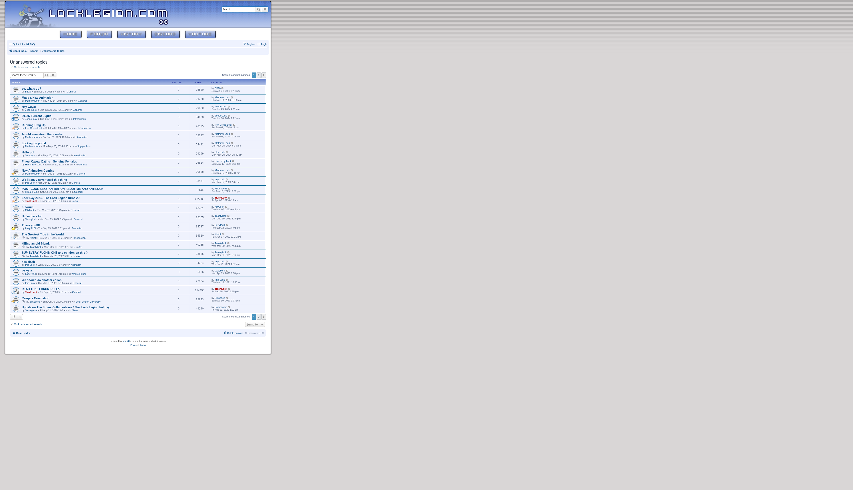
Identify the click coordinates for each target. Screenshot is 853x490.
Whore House (79, 274)
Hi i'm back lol (32, 216)
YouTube (200, 34)
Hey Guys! (29, 106)
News (75, 201)
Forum (99, 34)
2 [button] (258, 75)
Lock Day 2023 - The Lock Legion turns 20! (51, 198)
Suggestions (84, 146)
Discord (165, 34)
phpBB (126, 341)
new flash (28, 261)
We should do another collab (42, 280)
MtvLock (29, 210)
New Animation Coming (38, 170)
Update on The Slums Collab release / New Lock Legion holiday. (66, 307)
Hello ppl (28, 152)
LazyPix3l (30, 228)
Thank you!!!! (31, 225)
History (131, 34)
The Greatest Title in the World (43, 234)
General (71, 91)
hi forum (28, 207)
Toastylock (31, 219)
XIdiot (33, 238)
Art (80, 247)
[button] (263, 75)
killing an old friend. (36, 243)
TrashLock (31, 201)
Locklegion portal (34, 143)
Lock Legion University (88, 301)
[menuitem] (30, 44)
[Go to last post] (222, 88)
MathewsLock (32, 100)
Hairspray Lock (33, 164)
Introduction (79, 119)
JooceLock (31, 109)
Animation (82, 137)
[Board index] (34, 14)
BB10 (28, 91)
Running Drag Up (34, 125)
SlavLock (30, 155)
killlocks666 (31, 192)
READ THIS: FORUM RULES (41, 289)
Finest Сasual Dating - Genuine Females (49, 161)
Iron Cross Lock (34, 128)
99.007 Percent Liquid (37, 116)
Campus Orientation (35, 298)
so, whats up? (31, 88)
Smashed (35, 301)
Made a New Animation (37, 97)
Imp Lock (30, 182)
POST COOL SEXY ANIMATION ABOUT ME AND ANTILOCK (62, 189)
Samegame (31, 310)
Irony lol (27, 271)
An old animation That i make (42, 134)
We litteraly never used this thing (44, 179)
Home (71, 34)
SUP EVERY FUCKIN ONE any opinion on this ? (55, 252)
